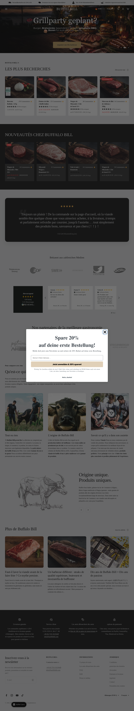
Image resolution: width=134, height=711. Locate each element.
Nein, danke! (67, 377)
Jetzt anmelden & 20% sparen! (67, 364)
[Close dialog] (105, 332)
